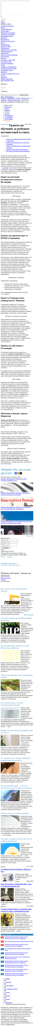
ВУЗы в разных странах (6, 578)
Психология (4, 53)
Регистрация (9, 97)
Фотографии (9, 119)
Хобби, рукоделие (6, 79)
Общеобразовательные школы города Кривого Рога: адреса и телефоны (16, 937)
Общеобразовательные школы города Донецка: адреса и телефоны (16, 945)
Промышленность (6, 51)
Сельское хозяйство (7, 63)
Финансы (4, 77)
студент (5, 168)
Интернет (4, 38)
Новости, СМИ (6, 46)
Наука (3, 43)
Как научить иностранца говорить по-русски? (19, 941)
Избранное (8, 107)
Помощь (7, 996)
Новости (7, 110)
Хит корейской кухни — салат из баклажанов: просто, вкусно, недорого (16, 787)
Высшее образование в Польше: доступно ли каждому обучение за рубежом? (15, 493)
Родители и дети (6, 62)
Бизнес (3, 27)
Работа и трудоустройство (9, 55)
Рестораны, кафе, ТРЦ (8, 60)
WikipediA (4, 84)
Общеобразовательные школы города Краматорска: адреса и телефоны (16, 961)
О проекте (8, 982)
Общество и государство (9, 50)
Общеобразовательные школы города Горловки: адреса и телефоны (16, 965)
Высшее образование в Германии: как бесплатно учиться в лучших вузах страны (16, 522)
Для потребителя (6, 29)
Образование (5, 48)
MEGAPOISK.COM (7, 80)
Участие (7, 992)
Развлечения (5, 56)
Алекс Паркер (5, 124)
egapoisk (4, 91)
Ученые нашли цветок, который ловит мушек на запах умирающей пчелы (16, 910)
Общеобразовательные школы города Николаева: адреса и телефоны (16, 974)
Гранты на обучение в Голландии (17, 149)
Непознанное (5, 44)
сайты (3, 22)
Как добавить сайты (11, 989)
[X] (21, 473)
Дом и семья (5, 31)
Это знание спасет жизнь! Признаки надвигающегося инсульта (15, 759)
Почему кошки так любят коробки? (15, 813)
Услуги (3, 75)
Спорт (3, 65)
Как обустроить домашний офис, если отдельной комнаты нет (16, 885)
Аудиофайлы (9, 117)
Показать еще (29, 535)
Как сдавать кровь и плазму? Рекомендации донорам (12, 704)
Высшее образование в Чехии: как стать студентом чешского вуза (14, 479)
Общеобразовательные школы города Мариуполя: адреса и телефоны (16, 953)
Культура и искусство (8, 41)
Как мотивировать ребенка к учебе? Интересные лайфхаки (15, 647)
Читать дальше (28, 614)
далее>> (18, 879)
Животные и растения (8, 33)
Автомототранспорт (7, 26)
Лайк (3, 557)
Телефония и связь (7, 70)
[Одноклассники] (18, 473)
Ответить (9, 557)
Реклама (7, 999)
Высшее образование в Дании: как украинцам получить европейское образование (16, 508)
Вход (2, 97)
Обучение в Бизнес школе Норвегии (18, 151)
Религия (3, 58)
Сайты (7, 108)
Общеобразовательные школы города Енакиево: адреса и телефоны (16, 970)
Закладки (7, 120)
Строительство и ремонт (9, 68)
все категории (5, 581)
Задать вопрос (9, 985)
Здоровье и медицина (8, 34)
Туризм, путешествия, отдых (10, 73)
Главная (7, 979)
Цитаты (7, 114)
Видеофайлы (9, 115)
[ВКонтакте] (15, 473)
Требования (8, 1002)
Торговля (4, 72)
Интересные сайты (7, 36)
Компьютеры (5, 39)
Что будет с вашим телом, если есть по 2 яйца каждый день (16, 840)
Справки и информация (8, 67)
